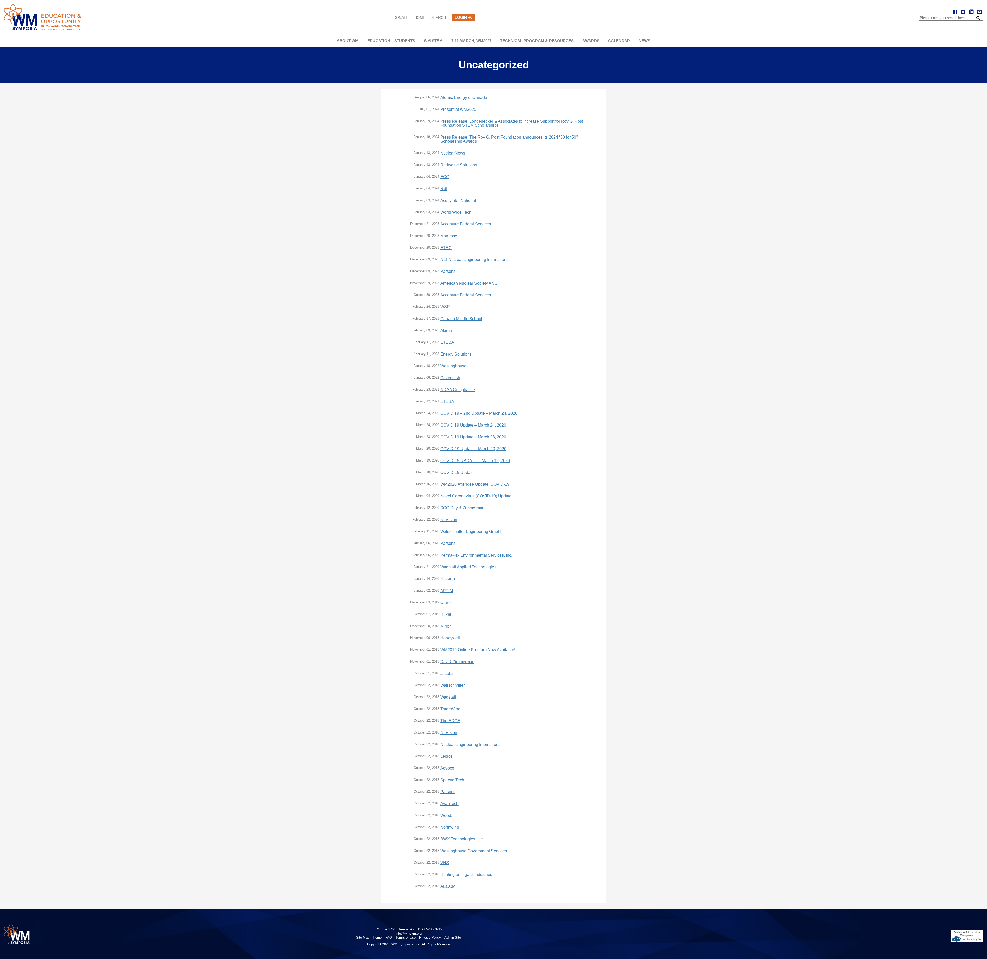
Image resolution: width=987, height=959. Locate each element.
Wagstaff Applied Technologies (468, 567)
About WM (348, 41)
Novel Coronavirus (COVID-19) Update (475, 496)
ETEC (446, 248)
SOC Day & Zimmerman (462, 508)
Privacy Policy (430, 937)
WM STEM (433, 41)
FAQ (388, 937)
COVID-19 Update (457, 473)
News (644, 41)
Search (438, 17)
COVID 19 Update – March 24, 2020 (473, 425)
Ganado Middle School (461, 319)
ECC (444, 177)
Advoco (447, 768)
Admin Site (452, 937)
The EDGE (450, 721)
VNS (444, 863)
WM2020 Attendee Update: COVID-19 (474, 484)
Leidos (446, 756)
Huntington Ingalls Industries (466, 875)
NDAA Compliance (457, 390)
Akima (446, 331)
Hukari (446, 614)
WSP (445, 307)
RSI (443, 189)
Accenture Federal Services (465, 224)
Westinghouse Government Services (473, 851)
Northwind (449, 827)
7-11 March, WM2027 (471, 41)
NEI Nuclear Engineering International (475, 260)
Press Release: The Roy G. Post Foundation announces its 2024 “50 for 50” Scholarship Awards (509, 139)
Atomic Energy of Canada (463, 98)
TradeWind (450, 709)
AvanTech (449, 804)
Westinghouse (453, 366)
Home (419, 17)
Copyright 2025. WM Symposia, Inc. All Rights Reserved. (409, 944)
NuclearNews (452, 153)
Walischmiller (452, 685)
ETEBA (447, 342)
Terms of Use (406, 937)
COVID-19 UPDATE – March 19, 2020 (475, 461)
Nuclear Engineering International (471, 745)
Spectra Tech (452, 780)
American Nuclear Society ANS (468, 283)
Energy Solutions (456, 354)
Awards (590, 41)
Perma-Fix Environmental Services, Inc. (476, 555)
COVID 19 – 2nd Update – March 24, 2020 (478, 413)
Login (461, 17)
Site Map (362, 937)
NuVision (448, 520)
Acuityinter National (458, 200)
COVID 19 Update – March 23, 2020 (473, 437)
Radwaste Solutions (458, 165)
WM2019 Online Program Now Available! (477, 650)
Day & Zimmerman (457, 662)
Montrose (448, 236)
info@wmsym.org (409, 933)
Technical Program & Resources (537, 41)
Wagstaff (448, 697)
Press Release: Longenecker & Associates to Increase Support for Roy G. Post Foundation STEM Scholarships (511, 123)
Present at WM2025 (458, 109)
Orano (446, 603)
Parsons (447, 271)
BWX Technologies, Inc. (462, 839)
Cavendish (450, 378)
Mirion (446, 626)
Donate (401, 17)
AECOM (447, 886)
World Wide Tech (455, 212)
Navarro (447, 579)
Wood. (446, 815)
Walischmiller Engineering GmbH (470, 532)
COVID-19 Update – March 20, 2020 (473, 449)
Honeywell (450, 638)
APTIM (446, 591)
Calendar (619, 41)
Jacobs (446, 674)
